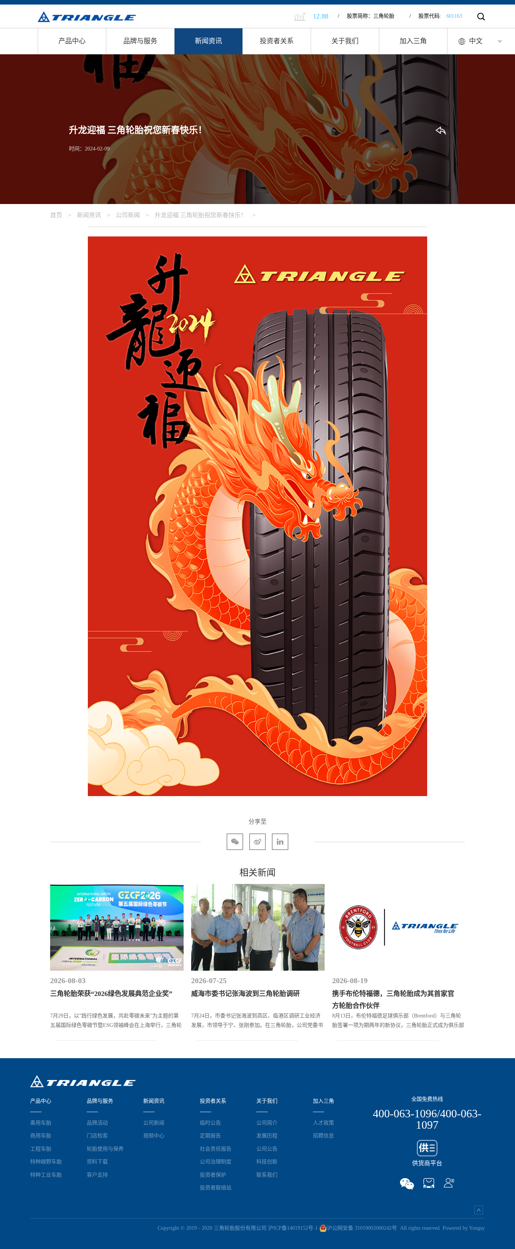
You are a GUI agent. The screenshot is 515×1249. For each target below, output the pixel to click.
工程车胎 (40, 1149)
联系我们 (266, 1175)
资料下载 (97, 1161)
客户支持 (97, 1175)
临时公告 (210, 1123)
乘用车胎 (40, 1123)
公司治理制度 (215, 1161)
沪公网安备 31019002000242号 (362, 1228)
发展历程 (266, 1135)
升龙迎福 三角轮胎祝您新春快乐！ (205, 215)
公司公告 (266, 1149)
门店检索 (97, 1135)
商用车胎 (40, 1135)
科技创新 (266, 1161)
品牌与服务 (140, 41)
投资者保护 (213, 1175)
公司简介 (266, 1123)
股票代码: (435, 16)
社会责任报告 (215, 1149)
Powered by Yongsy (464, 1228)
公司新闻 (132, 215)
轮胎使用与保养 (105, 1149)
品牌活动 (97, 1123)
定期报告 (210, 1135)
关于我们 (345, 41)
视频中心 (153, 1135)
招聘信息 (323, 1135)
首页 (60, 215)
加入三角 (413, 41)
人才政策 (323, 1123)
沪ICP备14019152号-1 (293, 1228)
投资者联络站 (215, 1188)
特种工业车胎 (46, 1175)
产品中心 (72, 41)
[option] (116, 959)
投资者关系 (277, 41)
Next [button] (465, 959)
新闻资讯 (208, 41)
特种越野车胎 (46, 1161)
